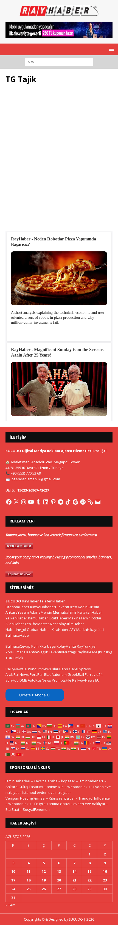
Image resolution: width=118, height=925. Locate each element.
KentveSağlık (37, 652)
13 (59, 871)
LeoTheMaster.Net (40, 623)
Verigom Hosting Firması (25, 798)
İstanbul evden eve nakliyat (45, 792)
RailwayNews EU (86, 680)
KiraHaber (60, 629)
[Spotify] (83, 502)
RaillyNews (14, 669)
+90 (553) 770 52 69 (26, 473)
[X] (16, 502)
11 (28, 871)
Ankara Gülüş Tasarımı (24, 786)
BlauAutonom (55, 674)
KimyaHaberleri (43, 606)
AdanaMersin (41, 612)
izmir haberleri (91, 781)
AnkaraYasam (17, 612)
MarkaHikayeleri (90, 629)
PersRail (36, 674)
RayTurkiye (86, 646)
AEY (72, 629)
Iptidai (96, 618)
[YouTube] (31, 502)
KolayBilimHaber (70, 623)
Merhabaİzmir (65, 612)
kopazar (68, 781)
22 (89, 880)
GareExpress (80, 669)
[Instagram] (23, 502)
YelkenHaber (16, 618)
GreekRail (76, 674)
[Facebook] (8, 502)
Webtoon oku (78, 786)
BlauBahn (60, 669)
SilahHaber (14, 623)
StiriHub (12, 680)
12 (44, 871)
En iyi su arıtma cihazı (52, 803)
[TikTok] (68, 502)
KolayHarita (66, 646)
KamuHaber (38, 618)
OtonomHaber (17, 606)
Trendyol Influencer (94, 798)
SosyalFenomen (36, 809)
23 (105, 880)
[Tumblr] (38, 502)
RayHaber (30, 601)
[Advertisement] (59, 161)
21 (74, 880)
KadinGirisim (88, 606)
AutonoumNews (37, 669)
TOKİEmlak (14, 657)
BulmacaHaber (17, 635)
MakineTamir (79, 618)
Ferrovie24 (93, 674)
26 (44, 888)
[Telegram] (60, 502)
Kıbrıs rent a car (62, 798)
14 (74, 871)
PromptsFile (61, 680)
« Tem (10, 905)
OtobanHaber (38, 629)
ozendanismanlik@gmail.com (36, 478)
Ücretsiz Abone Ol (34, 695)
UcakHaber (58, 618)
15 (89, 871)
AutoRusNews (39, 680)
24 (13, 888)
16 (105, 871)
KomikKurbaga (43, 646)
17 (13, 880)
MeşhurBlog (102, 652)
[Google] (75, 502)
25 (28, 888)
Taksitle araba (46, 781)
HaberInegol (15, 629)
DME (23, 680)
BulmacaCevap (17, 646)
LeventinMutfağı (62, 652)
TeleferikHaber (52, 601)
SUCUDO (13, 601)
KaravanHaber (89, 612)
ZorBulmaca (15, 652)
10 (13, 871)
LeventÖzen (67, 606)
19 (44, 880)
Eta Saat (12, 809)
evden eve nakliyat (89, 803)
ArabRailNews (17, 674)
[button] (110, 49)
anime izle (55, 786)
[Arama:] (59, 61)
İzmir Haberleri (17, 781)
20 (59, 880)
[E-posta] (97, 502)
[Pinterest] (53, 502)
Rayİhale (84, 652)
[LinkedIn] (46, 502)
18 (28, 880)
